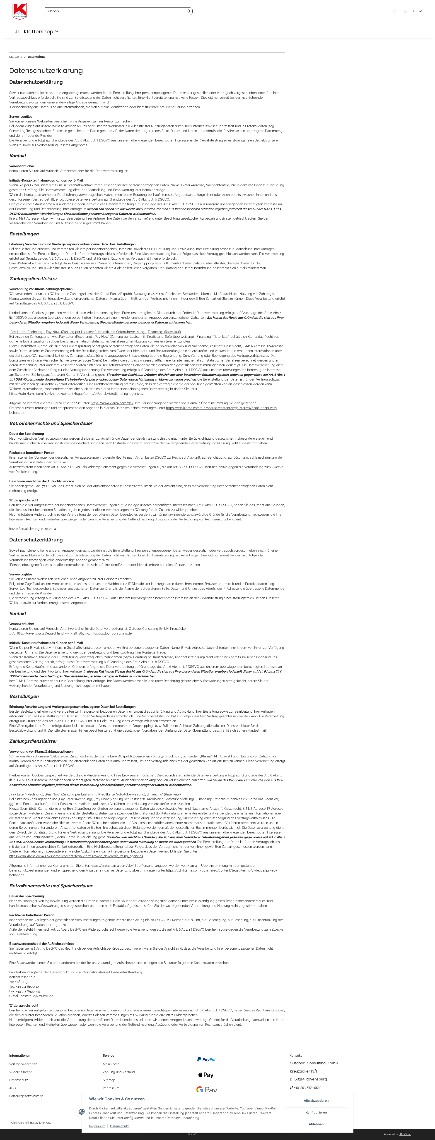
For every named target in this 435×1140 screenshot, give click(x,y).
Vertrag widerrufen (23, 1064)
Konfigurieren (316, 1112)
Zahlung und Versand (119, 1072)
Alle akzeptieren (316, 1100)
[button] (394, 11)
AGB (12, 1088)
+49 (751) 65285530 (307, 1087)
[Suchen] (189, 11)
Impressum (97, 1126)
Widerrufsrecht (20, 1072)
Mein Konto (111, 1064)
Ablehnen (316, 1124)
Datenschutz (119, 1126)
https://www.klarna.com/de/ (112, 403)
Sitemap (109, 1080)
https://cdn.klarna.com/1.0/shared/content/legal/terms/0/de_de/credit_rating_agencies (76, 393)
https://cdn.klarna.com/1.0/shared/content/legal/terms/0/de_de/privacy (221, 408)
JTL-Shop (405, 1134)
